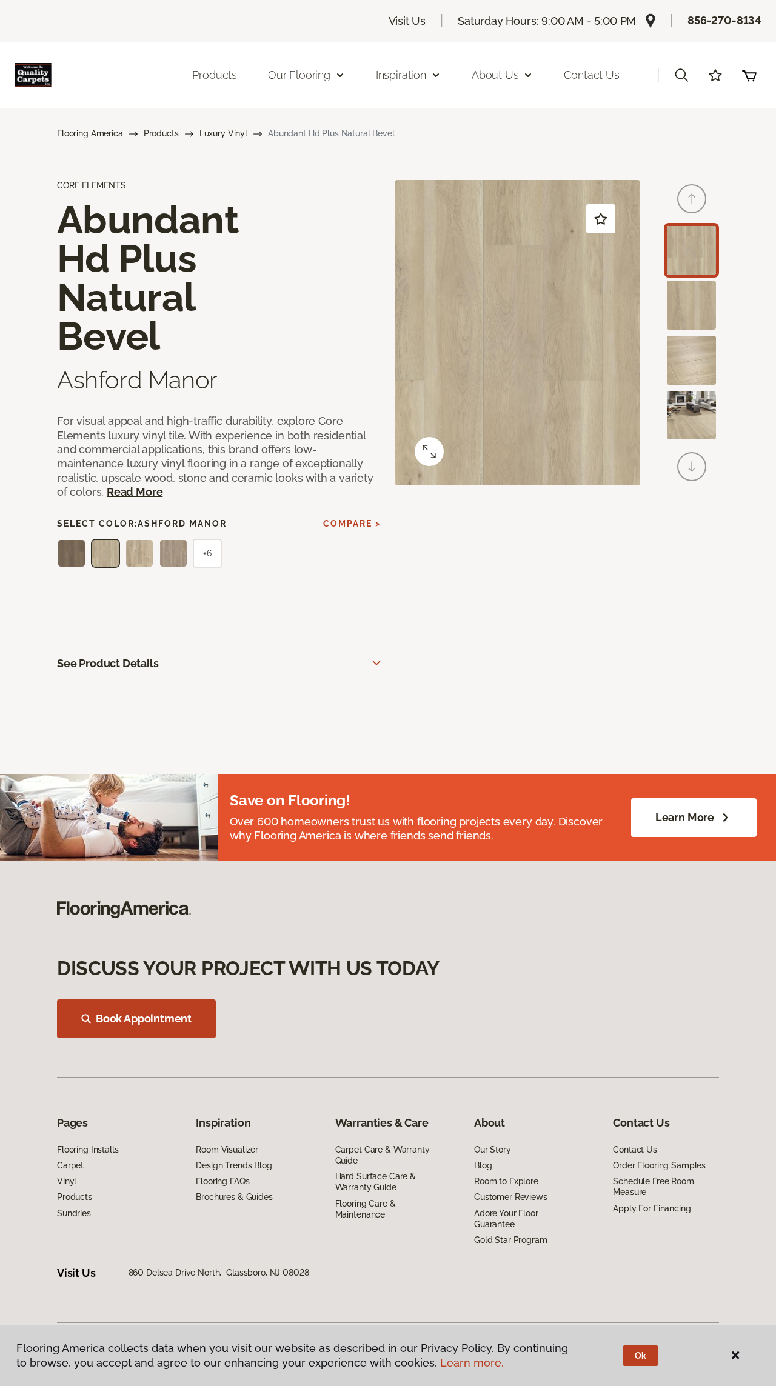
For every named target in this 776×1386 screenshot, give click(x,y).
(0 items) (749, 75)
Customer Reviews (510, 1197)
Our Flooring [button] (299, 74)
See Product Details (108, 663)
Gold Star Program (510, 1240)
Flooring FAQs (222, 1181)
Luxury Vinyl (223, 133)
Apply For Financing (652, 1208)
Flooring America (90, 133)
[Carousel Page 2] (691, 305)
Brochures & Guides (234, 1197)
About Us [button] (495, 74)
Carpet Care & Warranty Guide (382, 1155)
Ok (640, 1356)
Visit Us (407, 21)
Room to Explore (506, 1181)
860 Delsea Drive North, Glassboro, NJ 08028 (219, 1273)
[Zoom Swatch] (429, 451)
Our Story (492, 1149)
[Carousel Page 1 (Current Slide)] (691, 250)
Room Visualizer (227, 1149)
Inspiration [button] (401, 74)
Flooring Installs (88, 1149)
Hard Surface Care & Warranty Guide (375, 1181)
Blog (483, 1165)
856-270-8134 (724, 20)
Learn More (684, 817)
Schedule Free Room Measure (653, 1186)
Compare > (352, 523)
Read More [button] (134, 491)
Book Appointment (144, 1018)
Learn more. (472, 1362)
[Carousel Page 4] (691, 415)
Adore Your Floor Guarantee (506, 1218)
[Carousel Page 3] (691, 360)
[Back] (691, 198)
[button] (681, 75)
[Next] (691, 466)
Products (214, 74)
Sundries (74, 1213)
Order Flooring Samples (659, 1165)
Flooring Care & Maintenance (365, 1209)
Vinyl (66, 1181)
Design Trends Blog (234, 1165)
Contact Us (591, 74)
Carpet (70, 1165)
